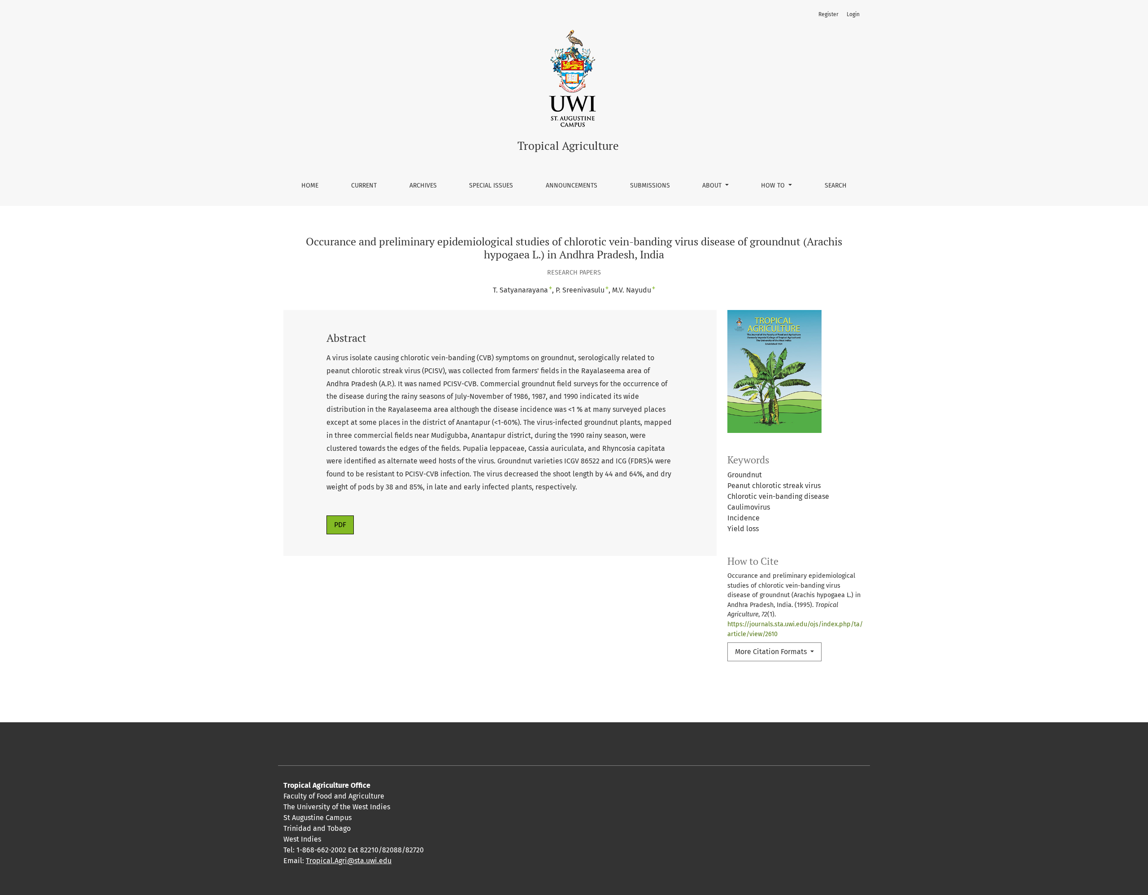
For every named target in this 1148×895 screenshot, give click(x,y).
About (712, 185)
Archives (423, 185)
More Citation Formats (772, 651)
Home (309, 185)
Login (853, 14)
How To (774, 185)
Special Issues (491, 185)
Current (364, 185)
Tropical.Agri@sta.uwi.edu (348, 860)
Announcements (571, 185)
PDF (340, 524)
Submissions (650, 185)
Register (828, 14)
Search (836, 185)
